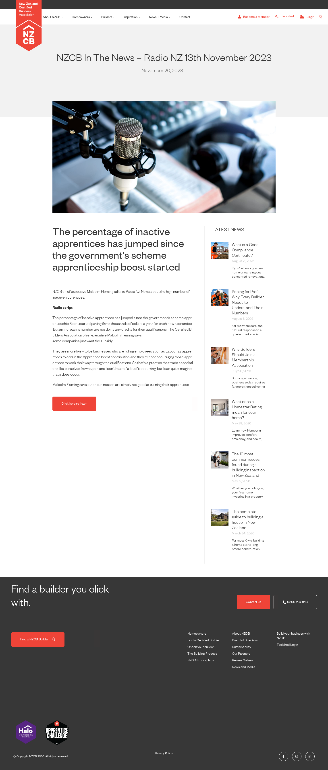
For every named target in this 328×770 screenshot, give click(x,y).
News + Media (158, 17)
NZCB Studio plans (200, 660)
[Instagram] (296, 756)
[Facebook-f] (283, 756)
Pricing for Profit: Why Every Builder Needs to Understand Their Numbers (248, 302)
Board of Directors (245, 640)
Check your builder (200, 647)
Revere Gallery (242, 660)
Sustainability (241, 647)
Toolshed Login (287, 644)
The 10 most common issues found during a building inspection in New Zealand (248, 465)
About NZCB (51, 17)
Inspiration (130, 17)
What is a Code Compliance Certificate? (245, 250)
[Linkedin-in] (310, 756)
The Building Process (202, 653)
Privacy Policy (164, 753)
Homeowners (81, 17)
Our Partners (241, 653)
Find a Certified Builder (203, 640)
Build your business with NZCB (293, 636)
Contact (184, 17)
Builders (106, 17)
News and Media (243, 667)
